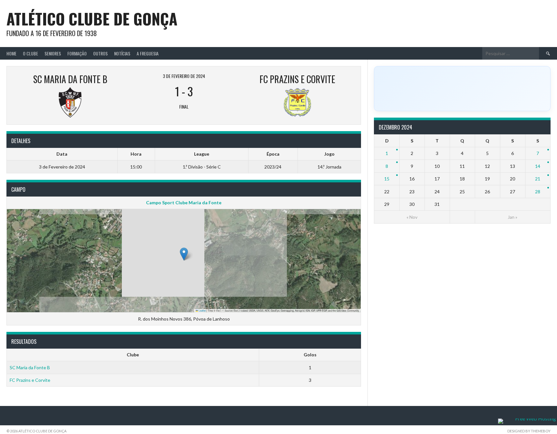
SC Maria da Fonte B (30, 367)
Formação (77, 53)
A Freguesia (148, 53)
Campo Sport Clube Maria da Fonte (183, 202)
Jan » (512, 217)
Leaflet (202, 310)
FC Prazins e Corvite (30, 380)
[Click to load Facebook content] (462, 88)
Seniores (52, 53)
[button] (184, 254)
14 (537, 166)
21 (537, 178)
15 (386, 178)
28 (537, 191)
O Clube (30, 53)
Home (11, 53)
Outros (100, 53)
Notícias (122, 53)
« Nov (411, 217)
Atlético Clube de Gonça (91, 18)
